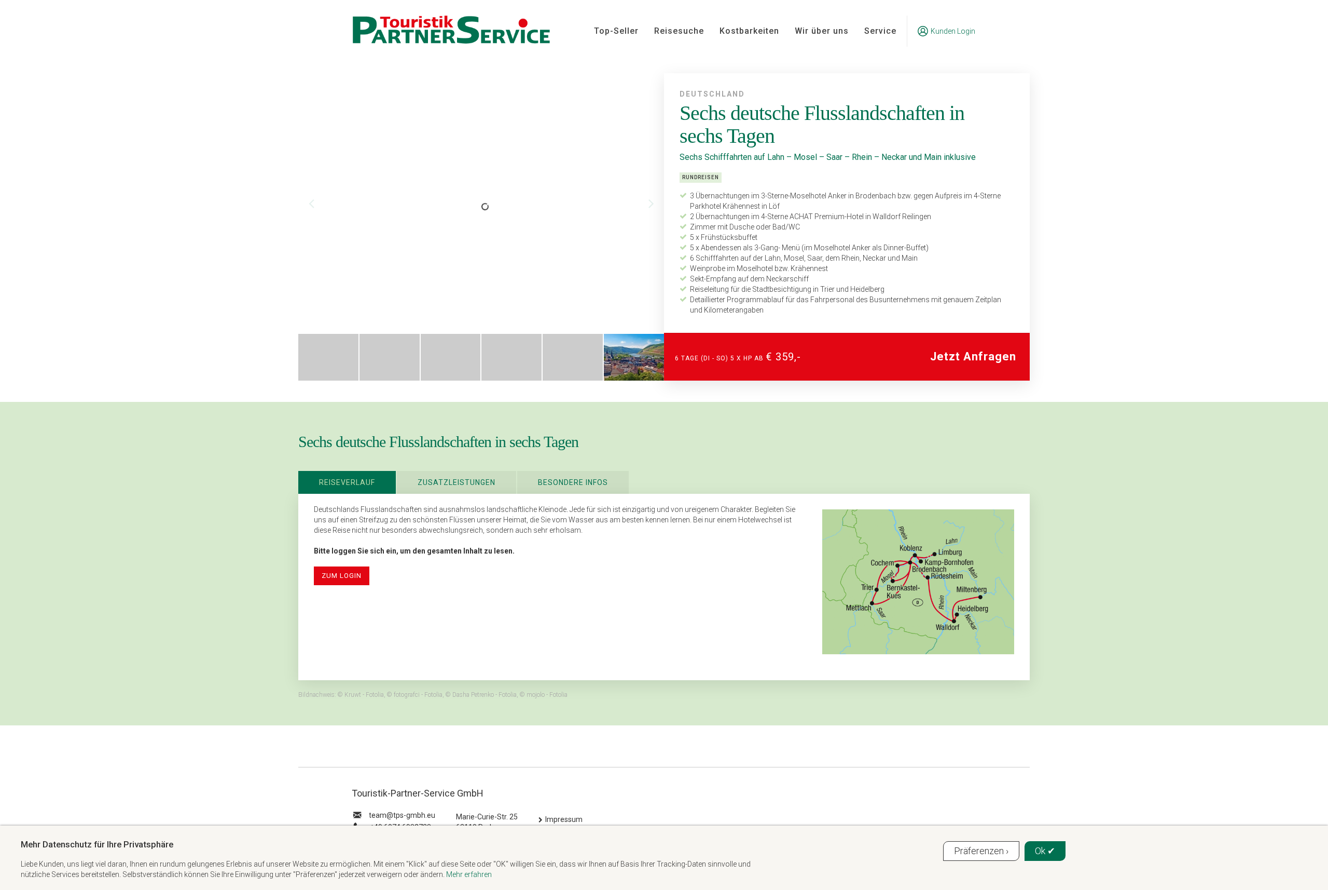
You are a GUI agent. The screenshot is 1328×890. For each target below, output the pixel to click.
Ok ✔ (1045, 850)
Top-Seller (616, 31)
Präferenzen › (981, 850)
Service (880, 31)
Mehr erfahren (469, 874)
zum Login (342, 575)
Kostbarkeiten (749, 31)
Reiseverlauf (347, 482)
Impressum (564, 819)
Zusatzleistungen (456, 482)
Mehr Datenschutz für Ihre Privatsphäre (97, 844)
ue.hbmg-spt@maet (402, 815)
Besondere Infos (573, 482)
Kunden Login (953, 31)
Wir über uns (822, 31)
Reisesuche (679, 31)
